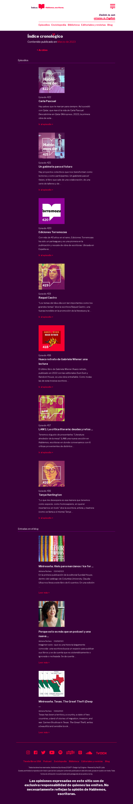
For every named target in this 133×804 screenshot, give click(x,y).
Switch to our (104, 17)
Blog (110, 24)
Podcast (47, 761)
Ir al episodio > (46, 124)
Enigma (83, 767)
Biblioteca (74, 24)
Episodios (44, 24)
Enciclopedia (58, 24)
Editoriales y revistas (93, 24)
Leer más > (44, 592)
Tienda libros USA (32, 761)
